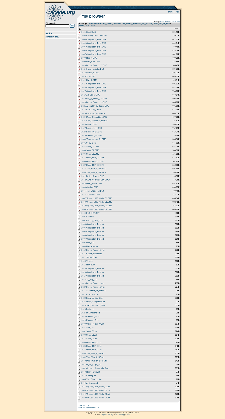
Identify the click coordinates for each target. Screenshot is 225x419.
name (162, 22)
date (178, 22)
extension (169, 22)
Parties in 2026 (52, 37)
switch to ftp (83, 405)
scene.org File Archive (61, 12)
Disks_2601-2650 (87, 26)
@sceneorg (119, 414)
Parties (49, 33)
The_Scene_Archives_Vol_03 (134, 24)
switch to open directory (88, 407)
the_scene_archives (111, 24)
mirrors (98, 24)
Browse (171, 12)
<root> (92, 24)
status (127, 414)
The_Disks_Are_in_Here (159, 24)
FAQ (177, 12)
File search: (51, 23)
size (174, 22)
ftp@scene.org (107, 414)
